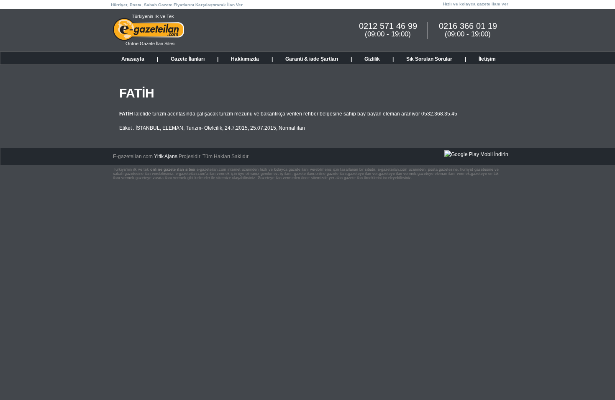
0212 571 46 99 (388, 26)
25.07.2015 (263, 128)
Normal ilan (292, 128)
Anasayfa (132, 59)
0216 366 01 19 (468, 26)
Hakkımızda (245, 59)
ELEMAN (172, 128)
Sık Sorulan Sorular (429, 59)
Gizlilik (372, 59)
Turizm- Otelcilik (204, 128)
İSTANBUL (148, 128)
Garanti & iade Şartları (311, 59)
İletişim (487, 59)
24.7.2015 (236, 128)
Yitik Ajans (165, 156)
